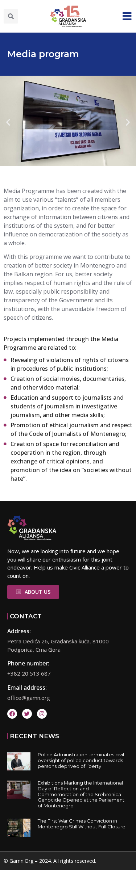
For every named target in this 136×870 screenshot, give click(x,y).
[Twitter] (27, 714)
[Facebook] (12, 714)
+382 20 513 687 (29, 673)
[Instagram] (42, 714)
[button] (11, 16)
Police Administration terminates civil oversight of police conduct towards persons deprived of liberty (81, 760)
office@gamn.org (28, 697)
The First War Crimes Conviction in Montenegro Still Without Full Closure (81, 823)
